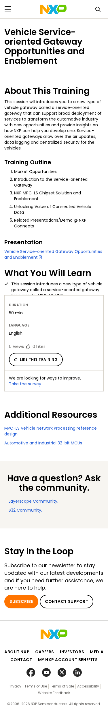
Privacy (15, 686)
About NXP (16, 652)
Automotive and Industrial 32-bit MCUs (43, 443)
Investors (72, 652)
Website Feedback (54, 692)
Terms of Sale (62, 686)
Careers (44, 652)
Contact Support (66, 601)
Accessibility (88, 686)
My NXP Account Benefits (68, 660)
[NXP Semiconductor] (53, 9)
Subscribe (21, 601)
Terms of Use (35, 686)
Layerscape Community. (33, 501)
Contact (21, 660)
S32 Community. (25, 510)
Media (97, 652)
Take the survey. (25, 384)
